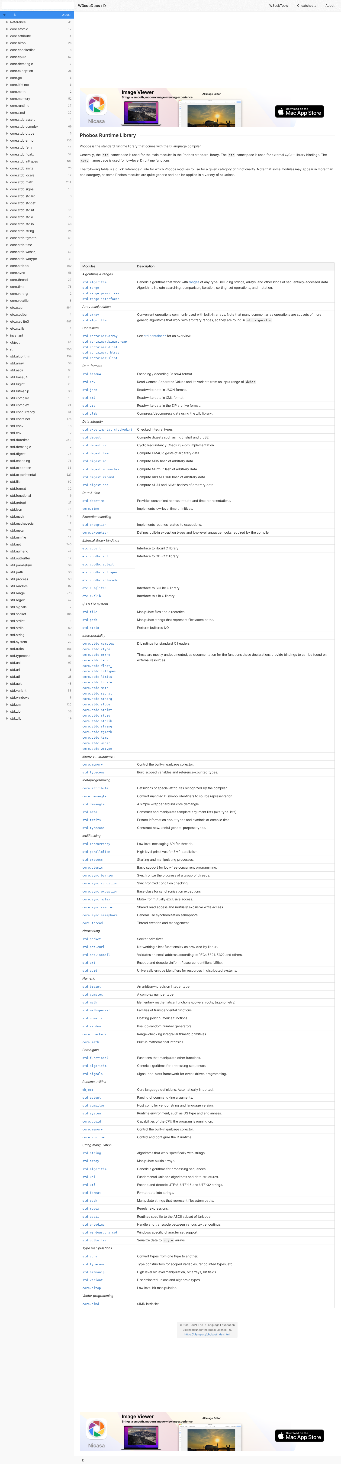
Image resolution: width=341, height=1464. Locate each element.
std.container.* (155, 336)
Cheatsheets (306, 5)
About (330, 5)
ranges (194, 282)
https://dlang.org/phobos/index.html (207, 1334)
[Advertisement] (207, 51)
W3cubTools (278, 5)
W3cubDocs (89, 5)
